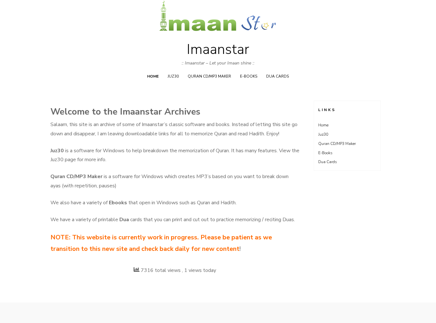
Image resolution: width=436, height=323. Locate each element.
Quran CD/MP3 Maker (209, 76)
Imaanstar (218, 49)
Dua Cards (277, 76)
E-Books (248, 76)
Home (153, 76)
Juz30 (173, 76)
